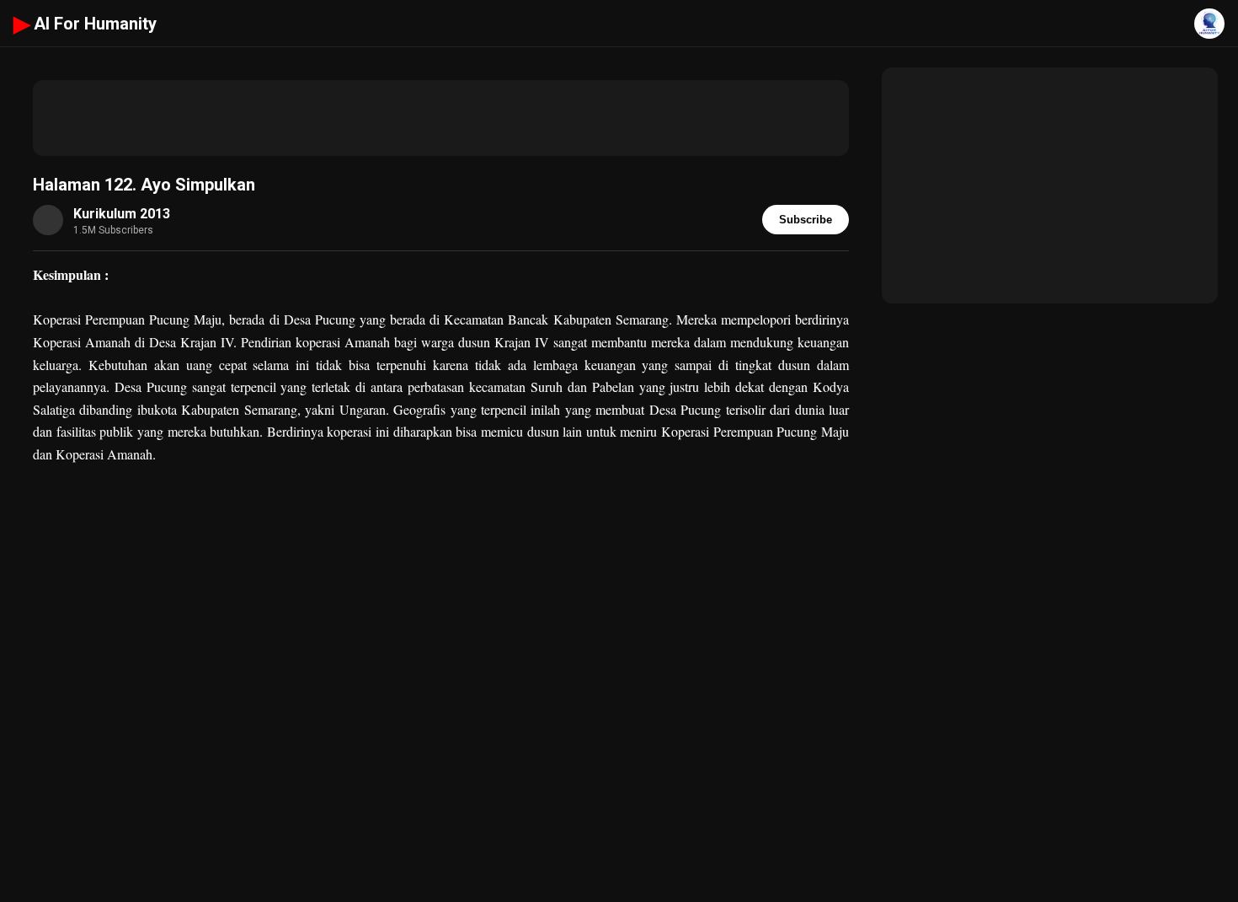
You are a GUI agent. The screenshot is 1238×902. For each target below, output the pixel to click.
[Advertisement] (441, 118)
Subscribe (805, 219)
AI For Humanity (85, 23)
